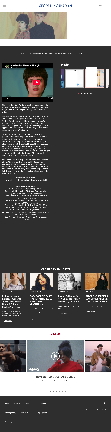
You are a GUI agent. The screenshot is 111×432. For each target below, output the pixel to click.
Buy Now (90, 83)
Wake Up (70, 73)
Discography (10, 413)
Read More (8, 321)
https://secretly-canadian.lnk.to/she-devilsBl (26, 180)
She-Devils (19, 105)
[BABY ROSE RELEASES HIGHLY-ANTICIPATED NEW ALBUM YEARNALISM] (41, 281)
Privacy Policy (12, 422)
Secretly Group (26, 413)
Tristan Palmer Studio (99, 409)
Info (35, 404)
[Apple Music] (104, 403)
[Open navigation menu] (4, 6)
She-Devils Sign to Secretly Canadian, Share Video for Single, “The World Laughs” (60, 53)
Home (23, 53)
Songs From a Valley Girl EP (91, 71)
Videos (27, 404)
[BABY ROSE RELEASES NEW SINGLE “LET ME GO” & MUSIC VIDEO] (97, 281)
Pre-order (71, 83)
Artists (16, 404)
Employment (42, 413)
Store (43, 404)
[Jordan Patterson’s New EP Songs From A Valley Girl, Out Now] (69, 281)
